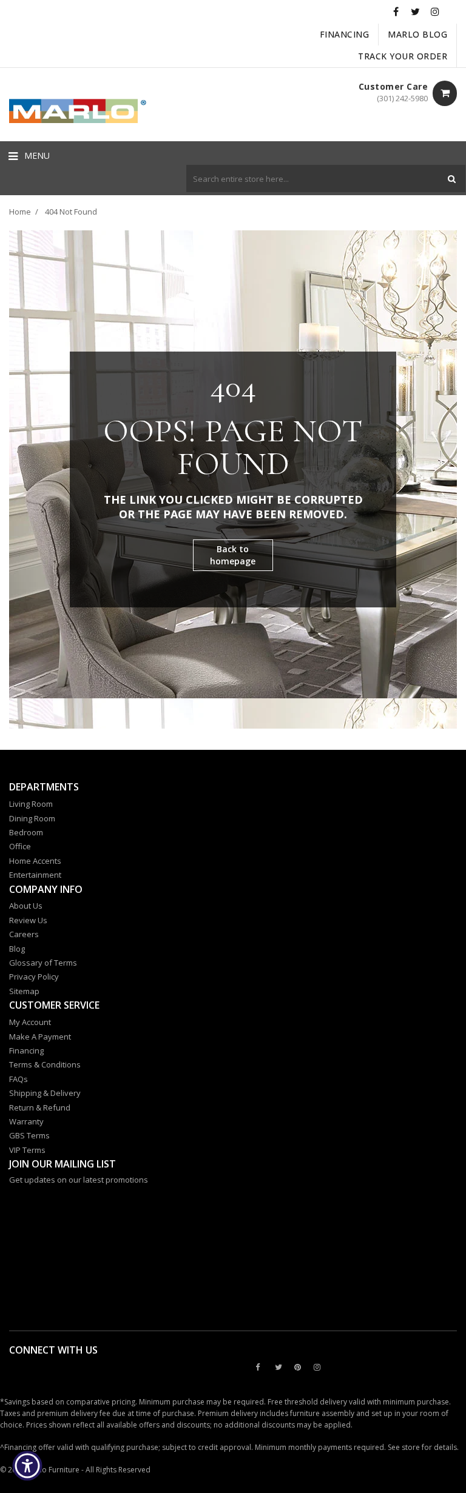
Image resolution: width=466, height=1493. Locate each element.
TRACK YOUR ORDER (402, 56)
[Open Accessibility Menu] (27, 1466)
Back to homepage (232, 555)
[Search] (451, 178)
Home (20, 211)
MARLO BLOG (417, 34)
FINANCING (345, 34)
